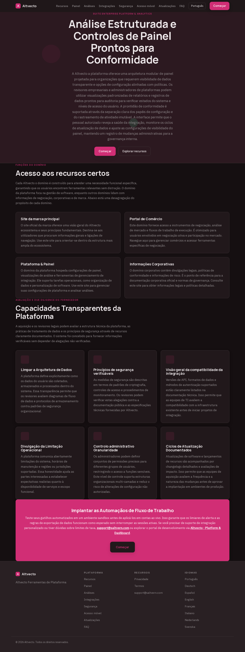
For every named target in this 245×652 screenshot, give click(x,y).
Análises (89, 6)
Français (190, 606)
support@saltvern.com (113, 528)
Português (197, 6)
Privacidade (141, 579)
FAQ (182, 6)
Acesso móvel (146, 6)
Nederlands (192, 620)
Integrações (107, 6)
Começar (219, 6)
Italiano (189, 613)
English (189, 599)
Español (190, 592)
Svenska (190, 627)
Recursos (62, 6)
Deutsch (190, 586)
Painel (76, 6)
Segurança (126, 6)
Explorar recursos (134, 151)
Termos (139, 586)
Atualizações (167, 6)
